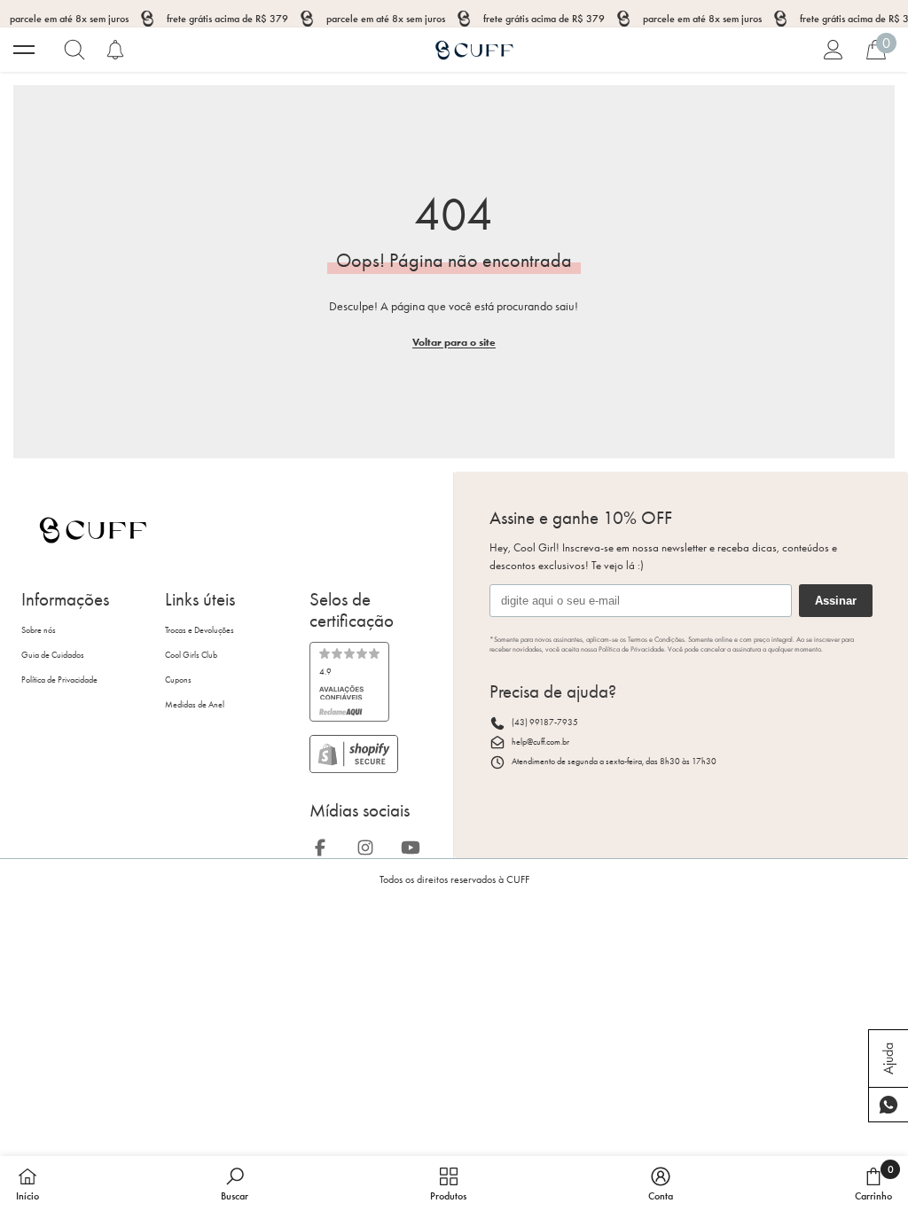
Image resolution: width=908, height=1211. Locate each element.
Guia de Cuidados (52, 655)
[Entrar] (833, 49)
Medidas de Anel (194, 704)
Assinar (836, 600)
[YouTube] (416, 845)
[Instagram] (371, 845)
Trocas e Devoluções (199, 630)
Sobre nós (38, 630)
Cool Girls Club (191, 655)
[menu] (24, 49)
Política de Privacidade (59, 680)
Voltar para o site (454, 341)
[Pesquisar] (74, 49)
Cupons (178, 680)
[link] (349, 682)
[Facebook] (325, 845)
